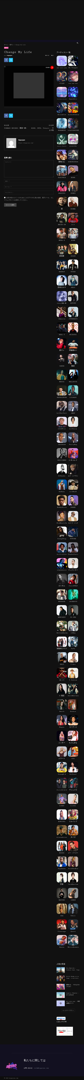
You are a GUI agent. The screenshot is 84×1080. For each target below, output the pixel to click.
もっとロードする (67, 1010)
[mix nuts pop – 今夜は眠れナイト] (61, 1003)
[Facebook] (6, 60)
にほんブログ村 (62, 1022)
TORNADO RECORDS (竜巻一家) (15, 128)
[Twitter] (11, 60)
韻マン (11, 44)
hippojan (9, 55)
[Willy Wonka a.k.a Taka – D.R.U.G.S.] (61, 978)
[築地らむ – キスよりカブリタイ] (61, 987)
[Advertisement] (42, 24)
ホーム (6, 44)
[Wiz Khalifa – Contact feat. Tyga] (61, 970)
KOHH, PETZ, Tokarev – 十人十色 (42, 129)
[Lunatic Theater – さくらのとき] (61, 995)
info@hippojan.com (41, 1068)
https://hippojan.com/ (25, 143)
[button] (77, 43)
